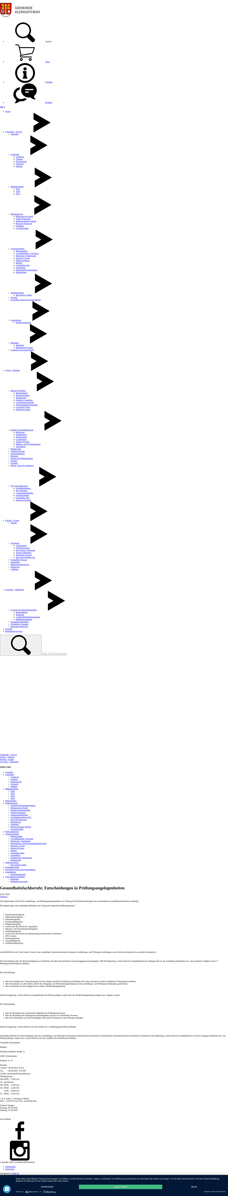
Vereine (14, 523)
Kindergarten (21, 437)
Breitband (20, 615)
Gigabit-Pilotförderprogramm (28, 617)
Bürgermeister (22, 251)
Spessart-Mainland (23, 553)
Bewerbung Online (24, 295)
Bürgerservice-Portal (24, 216)
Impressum (9, 1169)
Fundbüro (20, 226)
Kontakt (48, 102)
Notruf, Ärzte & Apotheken (22, 465)
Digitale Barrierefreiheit (20, 810)
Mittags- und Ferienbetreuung (28, 444)
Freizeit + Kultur (12, 520)
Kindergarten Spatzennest (26, 270)
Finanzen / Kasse (23, 258)
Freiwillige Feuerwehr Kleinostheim (26, 300)
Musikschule (21, 272)
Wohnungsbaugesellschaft (26, 405)
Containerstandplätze (24, 493)
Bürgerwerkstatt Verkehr (26, 221)
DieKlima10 (16, 822)
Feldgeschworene (23, 410)
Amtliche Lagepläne (24, 400)
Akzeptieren (120, 1187)
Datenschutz (10, 1167)
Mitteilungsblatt (17, 187)
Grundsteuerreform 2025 (21, 817)
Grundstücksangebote (25, 402)
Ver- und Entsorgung (19, 486)
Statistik (19, 166)
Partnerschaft (21, 161)
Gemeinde (15, 154)
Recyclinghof (21, 491)
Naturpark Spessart (24, 555)
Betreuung (20, 432)
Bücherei (14, 456)
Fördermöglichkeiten (19, 815)
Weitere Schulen (22, 442)
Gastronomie (21, 545)
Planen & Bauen (23, 260)
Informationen (22, 393)
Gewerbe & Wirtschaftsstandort (24, 610)
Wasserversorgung (23, 500)
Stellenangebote (17, 293)
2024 (18, 191)
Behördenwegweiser (24, 348)
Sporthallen (15, 562)
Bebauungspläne (23, 395)
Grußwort (20, 157)
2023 (18, 194)
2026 (13, 791)
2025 (18, 189)
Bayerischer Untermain (25, 550)
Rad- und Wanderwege (25, 557)
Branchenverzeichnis (19, 626)
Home (7, 111)
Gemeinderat (16, 320)
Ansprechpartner (17, 249)
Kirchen (14, 461)
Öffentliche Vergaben (19, 624)
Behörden (15, 343)
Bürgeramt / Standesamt (26, 256)
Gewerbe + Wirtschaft (14, 589)
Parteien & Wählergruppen (22, 458)
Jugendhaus (21, 268)
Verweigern (47, 1187)
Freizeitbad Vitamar (19, 560)
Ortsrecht (19, 164)
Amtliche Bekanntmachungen (23, 805)
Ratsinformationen (23, 322)
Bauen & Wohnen (18, 391)
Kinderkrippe (21, 435)
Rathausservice (17, 214)
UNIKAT (15, 1173)
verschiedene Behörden (15, 877)
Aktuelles (14, 134)
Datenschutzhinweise (218, 1191)
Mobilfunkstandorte (24, 619)
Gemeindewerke (23, 265)
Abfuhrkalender (22, 495)
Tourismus (15, 543)
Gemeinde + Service (13, 132)
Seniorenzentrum (18, 454)
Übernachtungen (23, 548)
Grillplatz (14, 569)
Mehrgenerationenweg (20, 564)
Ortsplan (49, 82)
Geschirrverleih (22, 228)
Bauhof (19, 263)
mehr (194, 1187)
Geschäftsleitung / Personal (27, 253)
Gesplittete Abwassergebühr (22, 350)
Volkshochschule (18, 451)
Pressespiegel (10, 801)
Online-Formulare (23, 219)
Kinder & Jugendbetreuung (22, 430)
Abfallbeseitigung (23, 488)
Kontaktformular (12, 867)
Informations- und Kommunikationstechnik (28, 843)
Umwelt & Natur (23, 407)
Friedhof (14, 463)
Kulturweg (15, 567)
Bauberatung (21, 398)
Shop (47, 62)
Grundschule (21, 439)
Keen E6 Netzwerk (24, 223)
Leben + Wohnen (12, 370)
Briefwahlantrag (12, 831)
